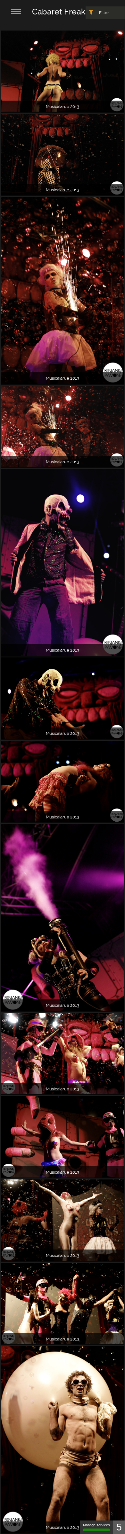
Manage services (96, 1525)
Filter (103, 12)
